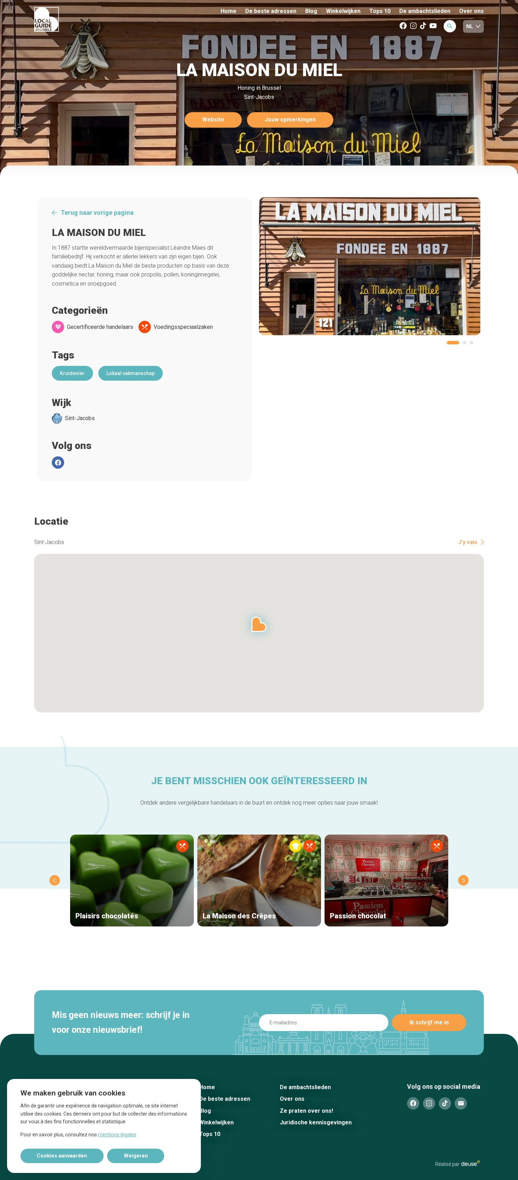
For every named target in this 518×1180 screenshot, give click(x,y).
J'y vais (467, 542)
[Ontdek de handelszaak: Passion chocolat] (386, 880)
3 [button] (471, 342)
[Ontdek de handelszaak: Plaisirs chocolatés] (132, 880)
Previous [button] (54, 880)
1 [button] (453, 342)
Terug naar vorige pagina (97, 213)
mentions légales (117, 1134)
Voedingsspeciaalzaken (183, 327)
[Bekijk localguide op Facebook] (403, 26)
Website (213, 120)
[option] (370, 266)
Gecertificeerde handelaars (100, 327)
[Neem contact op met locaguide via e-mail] (461, 1103)
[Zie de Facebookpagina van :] (58, 462)
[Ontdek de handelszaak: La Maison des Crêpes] (259, 880)
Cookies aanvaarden (62, 1156)
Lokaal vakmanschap (130, 373)
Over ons (471, 11)
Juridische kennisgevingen (316, 1122)
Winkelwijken (343, 11)
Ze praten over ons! (306, 1110)
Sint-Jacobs (80, 418)
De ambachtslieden (424, 11)
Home (228, 11)
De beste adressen (270, 11)
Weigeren (136, 1156)
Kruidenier (72, 373)
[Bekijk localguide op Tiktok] (423, 26)
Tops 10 (379, 11)
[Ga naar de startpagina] (72, 20)
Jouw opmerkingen (290, 120)
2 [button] (464, 342)
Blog (311, 11)
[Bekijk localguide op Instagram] (413, 26)
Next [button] (463, 880)
